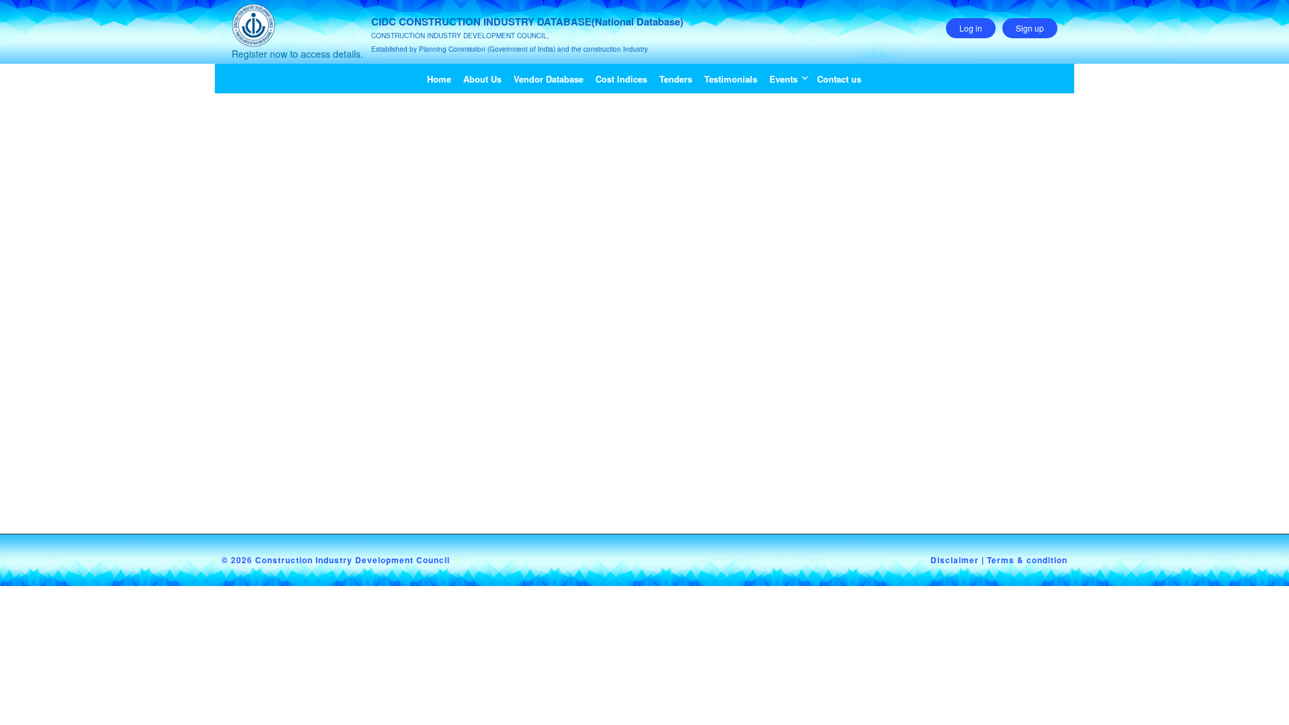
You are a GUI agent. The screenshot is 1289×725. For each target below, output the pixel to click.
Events (783, 78)
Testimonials (730, 78)
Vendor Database (548, 78)
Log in (970, 28)
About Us (482, 78)
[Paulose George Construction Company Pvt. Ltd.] (329, 113)
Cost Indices (621, 78)
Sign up (1030, 28)
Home (439, 78)
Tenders (675, 78)
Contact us (839, 78)
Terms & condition (1027, 560)
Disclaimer (954, 560)
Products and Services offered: (568, 390)
